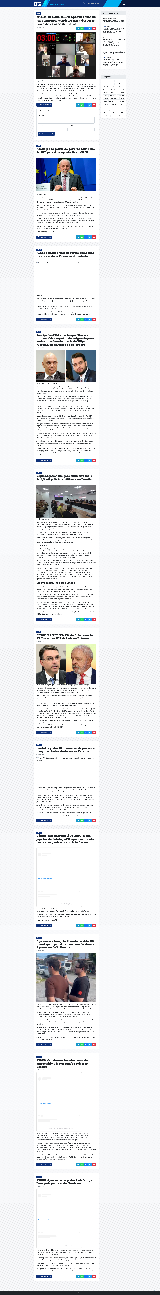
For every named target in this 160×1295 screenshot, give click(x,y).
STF (116, 110)
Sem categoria (108, 110)
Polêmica (114, 104)
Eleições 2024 (121, 89)
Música (111, 101)
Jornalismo (121, 95)
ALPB (105, 81)
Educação (112, 89)
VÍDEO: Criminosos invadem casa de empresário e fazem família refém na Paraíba (62, 1064)
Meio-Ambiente (115, 98)
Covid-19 (106, 87)
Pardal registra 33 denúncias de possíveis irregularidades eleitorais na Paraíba (66, 749)
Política (39, 249)
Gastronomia (120, 92)
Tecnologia (107, 113)
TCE (122, 110)
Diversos (121, 87)
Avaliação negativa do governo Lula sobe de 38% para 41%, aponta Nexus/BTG (65, 150)
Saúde (38, 13)
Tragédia (106, 115)
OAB (117, 101)
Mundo (105, 101)
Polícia (121, 104)
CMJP (105, 84)
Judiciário (106, 98)
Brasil (38, 145)
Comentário (42, 115)
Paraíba (39, 472)
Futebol (112, 92)
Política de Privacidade (102, 1293)
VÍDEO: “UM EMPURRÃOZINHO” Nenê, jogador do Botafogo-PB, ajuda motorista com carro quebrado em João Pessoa (65, 839)
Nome (40, 126)
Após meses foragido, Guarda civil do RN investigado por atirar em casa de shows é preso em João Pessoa (65, 944)
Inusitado (112, 95)
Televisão (115, 113)
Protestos (114, 107)
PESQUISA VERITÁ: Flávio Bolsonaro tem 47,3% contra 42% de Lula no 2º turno (65, 636)
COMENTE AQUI (45, 105)
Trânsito (114, 115)
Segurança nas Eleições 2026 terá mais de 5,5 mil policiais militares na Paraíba (64, 477)
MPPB (122, 98)
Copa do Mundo (120, 84)
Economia (105, 89)
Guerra (105, 95)
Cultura (114, 87)
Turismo (121, 115)
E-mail (70, 126)
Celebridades (120, 81)
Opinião (122, 101)
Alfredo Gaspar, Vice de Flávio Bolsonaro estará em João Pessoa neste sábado (65, 254)
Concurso (111, 84)
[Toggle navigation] (124, 3)
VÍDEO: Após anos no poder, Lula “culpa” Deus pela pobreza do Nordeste (64, 1182)
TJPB (122, 113)
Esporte (106, 92)
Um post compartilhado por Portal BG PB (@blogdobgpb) (59, 904)
